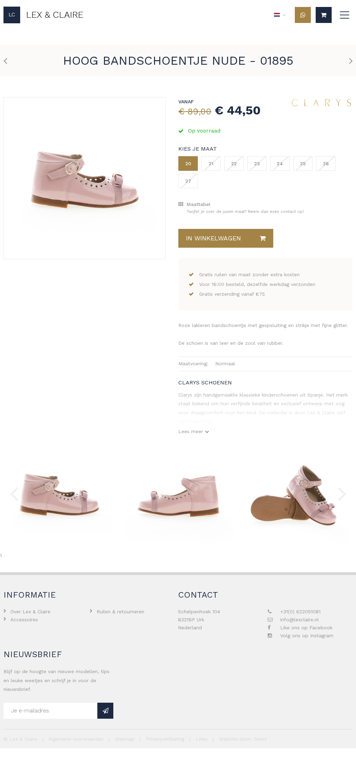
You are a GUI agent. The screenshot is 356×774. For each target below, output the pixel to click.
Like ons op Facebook (306, 627)
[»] (105, 711)
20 (188, 163)
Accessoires (24, 619)
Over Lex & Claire (30, 611)
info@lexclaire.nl (299, 619)
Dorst (260, 739)
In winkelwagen (213, 238)
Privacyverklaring (165, 739)
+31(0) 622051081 (300, 611)
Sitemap (125, 739)
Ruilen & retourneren (120, 611)
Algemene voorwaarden (76, 739)
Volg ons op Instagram (306, 635)
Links (202, 739)
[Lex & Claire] (43, 15)
